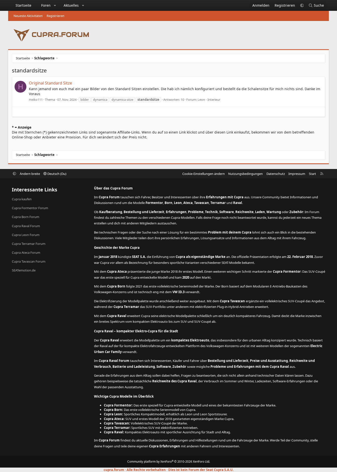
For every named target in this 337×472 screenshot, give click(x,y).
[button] (55, 5)
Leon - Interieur (209, 99)
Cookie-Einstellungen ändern (203, 173)
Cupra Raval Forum (26, 226)
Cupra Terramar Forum (28, 243)
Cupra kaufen (22, 199)
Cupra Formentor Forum (30, 208)
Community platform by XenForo (168, 461)
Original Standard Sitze (50, 83)
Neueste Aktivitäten (28, 16)
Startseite (23, 5)
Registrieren (55, 16)
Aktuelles (71, 5)
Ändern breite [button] (30, 173)
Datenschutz (275, 173)
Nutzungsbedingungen (245, 173)
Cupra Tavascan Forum (28, 261)
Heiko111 (36, 99)
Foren (46, 5)
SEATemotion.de (24, 270)
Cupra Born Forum (25, 217)
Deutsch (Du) (56, 173)
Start (312, 173)
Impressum (296, 173)
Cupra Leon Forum (25, 235)
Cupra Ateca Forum (26, 252)
